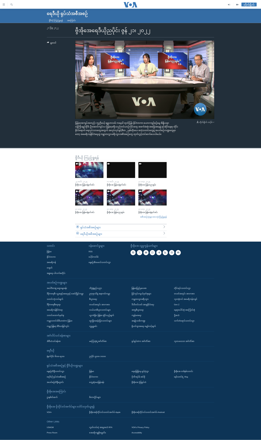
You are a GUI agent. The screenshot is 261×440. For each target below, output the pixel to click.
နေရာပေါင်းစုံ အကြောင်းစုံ (184, 310)
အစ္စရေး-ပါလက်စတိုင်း (56, 273)
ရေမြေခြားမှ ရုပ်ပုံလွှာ (140, 371)
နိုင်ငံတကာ (51, 257)
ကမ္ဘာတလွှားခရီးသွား (140, 299)
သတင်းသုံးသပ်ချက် (55, 299)
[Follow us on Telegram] (158, 252)
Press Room (52, 433)
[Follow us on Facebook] (133, 252)
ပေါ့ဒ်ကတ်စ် (93, 257)
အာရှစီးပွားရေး (138, 310)
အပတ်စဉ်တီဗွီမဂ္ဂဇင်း (55, 382)
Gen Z (176, 304)
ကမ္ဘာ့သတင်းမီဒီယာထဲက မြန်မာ (59, 321)
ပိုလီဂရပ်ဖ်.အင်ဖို (138, 377)
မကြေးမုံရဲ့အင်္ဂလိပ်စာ (98, 341)
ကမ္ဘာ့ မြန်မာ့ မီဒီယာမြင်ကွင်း (58, 326)
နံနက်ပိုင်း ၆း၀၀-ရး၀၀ (55, 356)
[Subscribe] (178, 252)
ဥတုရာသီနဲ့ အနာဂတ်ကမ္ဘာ (99, 294)
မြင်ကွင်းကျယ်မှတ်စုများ (141, 294)
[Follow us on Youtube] (146, 252)
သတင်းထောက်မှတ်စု (55, 315)
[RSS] (165, 252)
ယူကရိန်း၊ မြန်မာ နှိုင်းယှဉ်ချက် (101, 315)
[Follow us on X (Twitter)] (139, 252)
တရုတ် (49, 268)
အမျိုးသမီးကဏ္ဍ (138, 321)
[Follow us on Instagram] (152, 252)
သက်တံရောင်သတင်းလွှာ (184, 321)
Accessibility (137, 433)
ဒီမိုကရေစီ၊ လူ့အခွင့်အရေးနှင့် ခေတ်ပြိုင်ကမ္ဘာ (65, 294)
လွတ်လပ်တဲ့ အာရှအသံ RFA (100, 427)
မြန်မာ (49, 251)
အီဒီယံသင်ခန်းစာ (54, 341)
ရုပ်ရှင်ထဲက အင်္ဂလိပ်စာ (141, 341)
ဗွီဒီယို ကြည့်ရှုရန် (56, 20)
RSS (90, 251)
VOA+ (49, 412)
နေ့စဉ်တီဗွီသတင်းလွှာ (55, 371)
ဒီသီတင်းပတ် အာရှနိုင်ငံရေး (143, 304)
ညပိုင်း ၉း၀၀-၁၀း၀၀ (97, 356)
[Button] (51, 43)
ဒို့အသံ (176, 315)
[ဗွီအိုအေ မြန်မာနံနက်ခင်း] (89, 170)
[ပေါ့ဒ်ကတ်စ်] (171, 252)
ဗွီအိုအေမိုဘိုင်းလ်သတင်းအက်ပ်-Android (148, 412)
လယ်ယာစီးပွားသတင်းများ (100, 310)
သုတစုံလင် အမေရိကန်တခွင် (185, 299)
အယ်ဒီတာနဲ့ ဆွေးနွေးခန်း (57, 288)
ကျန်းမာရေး (136, 315)
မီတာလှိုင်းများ (95, 397)
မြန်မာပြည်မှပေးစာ (139, 288)
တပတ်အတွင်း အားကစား (99, 304)
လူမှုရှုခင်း (93, 326)
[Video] (237, 4)
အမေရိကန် (51, 262)
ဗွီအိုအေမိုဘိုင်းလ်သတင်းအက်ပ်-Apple (104, 412)
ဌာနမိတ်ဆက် (52, 397)
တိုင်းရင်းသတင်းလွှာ (182, 288)
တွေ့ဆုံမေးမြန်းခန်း (96, 382)
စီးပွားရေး (93, 299)
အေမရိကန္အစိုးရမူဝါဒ (97, 433)
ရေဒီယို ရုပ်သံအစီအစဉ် (56, 377)
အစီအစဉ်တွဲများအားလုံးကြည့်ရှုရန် (153, 217)
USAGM (50, 427)
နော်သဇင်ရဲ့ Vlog (181, 377)
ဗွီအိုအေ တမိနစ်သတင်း (183, 371)
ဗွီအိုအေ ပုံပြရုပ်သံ (139, 382)
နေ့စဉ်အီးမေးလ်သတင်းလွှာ (100, 262)
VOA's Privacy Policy (140, 427)
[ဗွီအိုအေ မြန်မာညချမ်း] (152, 170)
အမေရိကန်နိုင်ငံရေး (55, 310)
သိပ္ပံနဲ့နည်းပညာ (95, 288)
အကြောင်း (71, 20)
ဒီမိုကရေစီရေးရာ (54, 304)
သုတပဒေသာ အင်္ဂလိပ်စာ (184, 341)
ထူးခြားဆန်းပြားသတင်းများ (100, 321)
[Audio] (229, 4)
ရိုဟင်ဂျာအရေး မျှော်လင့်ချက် (144, 326)
